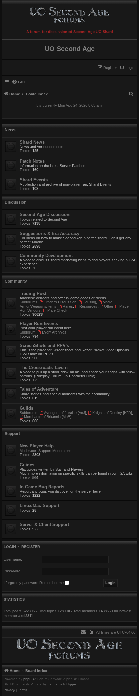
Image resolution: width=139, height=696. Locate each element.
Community (16, 281)
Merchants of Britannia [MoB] (47, 417)
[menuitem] (126, 68)
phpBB (28, 679)
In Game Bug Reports (42, 486)
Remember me (52, 583)
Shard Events (34, 179)
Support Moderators (54, 450)
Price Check (57, 310)
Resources (88, 306)
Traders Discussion (60, 302)
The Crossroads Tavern (44, 367)
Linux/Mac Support (39, 505)
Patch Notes (32, 161)
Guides (27, 464)
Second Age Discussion (45, 214)
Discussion (15, 202)
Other (108, 306)
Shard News (32, 142)
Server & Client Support (44, 524)
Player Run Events (39, 323)
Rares (68, 306)
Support (12, 433)
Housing (89, 302)
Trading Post (33, 293)
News (10, 129)
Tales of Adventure (39, 389)
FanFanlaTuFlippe (62, 684)
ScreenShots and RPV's (44, 345)
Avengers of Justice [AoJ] (65, 413)
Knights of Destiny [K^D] (112, 413)
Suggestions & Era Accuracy (49, 233)
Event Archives (54, 332)
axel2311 (25, 616)
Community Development (46, 255)
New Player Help (37, 445)
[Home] (69, 14)
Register (30, 547)
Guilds (26, 408)
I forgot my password (21, 583)
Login (10, 547)
